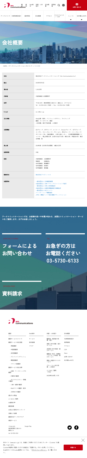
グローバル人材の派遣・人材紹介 (53, 366)
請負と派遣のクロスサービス (53, 361)
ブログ (31, 346)
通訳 (26, 5)
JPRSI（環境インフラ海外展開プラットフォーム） (51, 195)
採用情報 (53, 5)
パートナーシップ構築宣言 (44, 193)
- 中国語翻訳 (13, 349)
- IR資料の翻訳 (13, 376)
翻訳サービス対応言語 (15, 342)
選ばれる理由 (12, 395)
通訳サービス (12, 420)
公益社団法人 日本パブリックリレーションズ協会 (51, 184)
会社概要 (47, 5)
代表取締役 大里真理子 (43, 96)
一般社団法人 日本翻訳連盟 (44, 181)
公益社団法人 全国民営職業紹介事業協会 (48, 188)
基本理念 (27, 16)
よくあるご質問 (13, 399)
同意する (73, 447)
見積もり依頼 (12, 413)
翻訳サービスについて (15, 339)
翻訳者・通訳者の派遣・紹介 (53, 339)
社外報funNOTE (81, 16)
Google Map (28, 426)
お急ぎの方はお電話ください (63, 253)
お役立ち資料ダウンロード (16, 409)
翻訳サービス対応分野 (15, 367)
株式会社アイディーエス (43, 175)
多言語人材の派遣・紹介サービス (53, 349)
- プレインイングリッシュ (17, 356)
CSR (65, 349)
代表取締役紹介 (16, 16)
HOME (5, 66)
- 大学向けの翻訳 (14, 392)
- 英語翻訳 (12, 346)
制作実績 (32, 342)
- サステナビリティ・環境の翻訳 (17, 380)
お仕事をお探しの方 (53, 375)
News (65, 353)
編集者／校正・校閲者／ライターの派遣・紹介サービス (53, 355)
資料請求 (12, 293)
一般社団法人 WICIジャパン (44, 190)
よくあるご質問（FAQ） (51, 371)
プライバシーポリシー (39, 450)
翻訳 (22, 5)
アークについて (5, 16)
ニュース (71, 16)
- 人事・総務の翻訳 (15, 384)
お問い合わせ (68, 356)
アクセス (49, 16)
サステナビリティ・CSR (59, 16)
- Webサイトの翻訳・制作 (17, 388)
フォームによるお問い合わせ (19, 249)
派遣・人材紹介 (39, 5)
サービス (32, 339)
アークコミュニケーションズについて (20, 66)
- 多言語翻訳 (13, 353)
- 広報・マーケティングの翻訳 (17, 371)
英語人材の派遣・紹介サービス (53, 344)
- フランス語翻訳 (14, 364)
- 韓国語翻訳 (13, 360)
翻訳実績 (11, 406)
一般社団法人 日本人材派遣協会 (45, 186)
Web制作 (32, 5)
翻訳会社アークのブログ (16, 417)
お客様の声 (11, 402)
